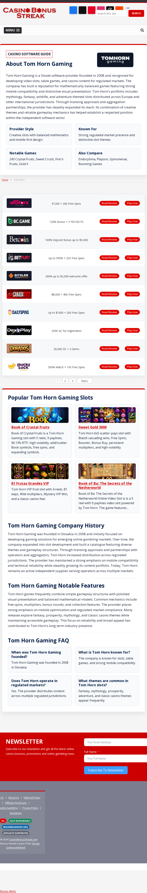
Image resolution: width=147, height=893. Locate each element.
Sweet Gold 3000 (92, 427)
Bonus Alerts (8, 891)
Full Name (90, 752)
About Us (13, 797)
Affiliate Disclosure (16, 802)
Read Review (109, 203)
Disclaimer (16, 813)
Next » (84, 380)
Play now (132, 203)
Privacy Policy (30, 808)
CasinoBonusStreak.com (23, 839)
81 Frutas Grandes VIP (30, 483)
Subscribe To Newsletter (106, 770)
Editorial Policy (32, 797)
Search (136, 13)
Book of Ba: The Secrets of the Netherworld (105, 485)
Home (5, 179)
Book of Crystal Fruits (30, 427)
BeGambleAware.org (15, 826)
